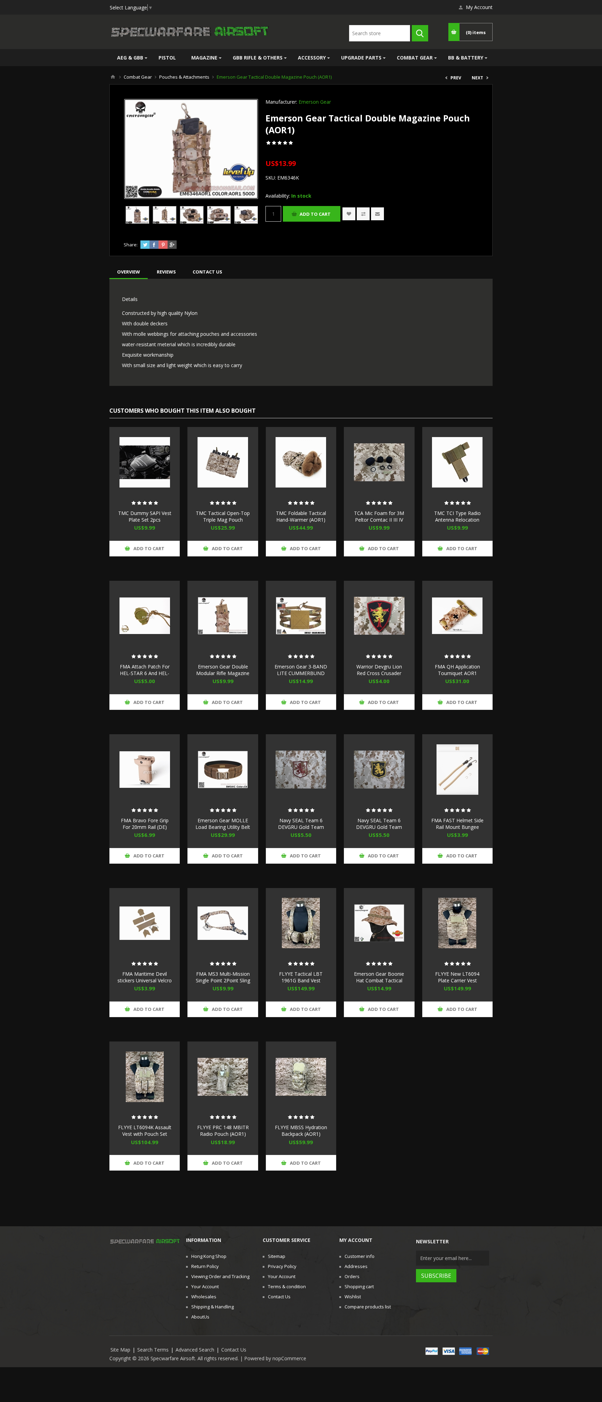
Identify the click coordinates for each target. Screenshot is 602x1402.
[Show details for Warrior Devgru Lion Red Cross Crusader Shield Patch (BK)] (379, 616)
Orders (352, 1276)
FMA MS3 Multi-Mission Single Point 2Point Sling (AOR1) (223, 980)
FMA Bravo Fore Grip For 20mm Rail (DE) (145, 823)
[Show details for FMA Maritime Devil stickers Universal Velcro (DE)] (144, 923)
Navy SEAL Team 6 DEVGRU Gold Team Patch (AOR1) (301, 827)
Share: (131, 244)
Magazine (204, 57)
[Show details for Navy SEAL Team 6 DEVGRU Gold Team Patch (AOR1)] (301, 769)
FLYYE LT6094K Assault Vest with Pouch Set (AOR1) (144, 1134)
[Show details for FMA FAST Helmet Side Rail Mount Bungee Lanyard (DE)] (457, 769)
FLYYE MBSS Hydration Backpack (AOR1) (301, 1130)
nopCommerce (289, 1358)
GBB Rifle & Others (258, 57)
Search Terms (153, 1349)
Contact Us (279, 1296)
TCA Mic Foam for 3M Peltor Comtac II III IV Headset (379, 520)
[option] (137, 215)
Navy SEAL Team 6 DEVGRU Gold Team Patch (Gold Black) (379, 827)
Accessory (312, 57)
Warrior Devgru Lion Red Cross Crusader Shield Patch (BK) (379, 673)
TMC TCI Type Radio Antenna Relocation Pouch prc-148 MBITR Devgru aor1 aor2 (457, 523)
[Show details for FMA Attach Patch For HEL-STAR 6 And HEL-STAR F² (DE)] (144, 616)
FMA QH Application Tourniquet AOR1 (457, 669)
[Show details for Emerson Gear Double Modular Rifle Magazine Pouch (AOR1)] (222, 616)
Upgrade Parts (361, 57)
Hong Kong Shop (208, 1256)
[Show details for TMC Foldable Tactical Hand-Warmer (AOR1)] (301, 462)
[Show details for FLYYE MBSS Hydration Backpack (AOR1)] (301, 1076)
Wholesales (203, 1296)
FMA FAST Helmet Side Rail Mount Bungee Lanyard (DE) (457, 827)
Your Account (205, 1286)
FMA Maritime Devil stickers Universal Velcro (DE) (144, 980)
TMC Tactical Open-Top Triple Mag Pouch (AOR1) (223, 520)
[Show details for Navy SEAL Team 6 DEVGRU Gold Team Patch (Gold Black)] (379, 769)
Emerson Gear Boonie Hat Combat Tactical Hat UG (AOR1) (379, 980)
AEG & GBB (130, 57)
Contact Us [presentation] (207, 272)
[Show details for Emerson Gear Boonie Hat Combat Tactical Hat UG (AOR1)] (379, 923)
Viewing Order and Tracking (220, 1276)
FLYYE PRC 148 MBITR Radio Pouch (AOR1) (223, 1130)
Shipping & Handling (212, 1307)
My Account (479, 7)
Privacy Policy (282, 1266)
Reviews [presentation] (166, 272)
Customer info (360, 1256)
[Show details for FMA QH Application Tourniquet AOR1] (457, 616)
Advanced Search (195, 1349)
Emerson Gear (315, 101)
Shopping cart (359, 1286)
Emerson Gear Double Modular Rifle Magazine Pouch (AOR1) (222, 673)
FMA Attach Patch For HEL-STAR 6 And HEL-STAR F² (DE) (145, 673)
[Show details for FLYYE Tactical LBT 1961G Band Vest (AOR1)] (301, 923)
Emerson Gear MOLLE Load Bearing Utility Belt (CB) (222, 827)
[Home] (112, 76)
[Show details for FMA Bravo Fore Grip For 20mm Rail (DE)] (144, 769)
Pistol (167, 57)
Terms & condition (287, 1286)
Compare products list (368, 1307)
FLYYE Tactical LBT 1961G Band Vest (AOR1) (301, 980)
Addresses (356, 1266)
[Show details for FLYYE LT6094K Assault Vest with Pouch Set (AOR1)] (144, 1076)
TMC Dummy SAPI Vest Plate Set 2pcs (144, 516)
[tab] (128, 271)
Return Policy (205, 1266)
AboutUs (200, 1317)
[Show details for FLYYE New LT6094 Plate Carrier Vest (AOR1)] (457, 923)
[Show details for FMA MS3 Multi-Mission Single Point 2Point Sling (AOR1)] (222, 923)
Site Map (120, 1349)
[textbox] (379, 33)
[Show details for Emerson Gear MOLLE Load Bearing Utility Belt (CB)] (222, 769)
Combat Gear (415, 57)
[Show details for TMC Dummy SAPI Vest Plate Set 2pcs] (144, 462)
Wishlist (353, 1296)
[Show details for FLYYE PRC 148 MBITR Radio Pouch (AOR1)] (222, 1076)
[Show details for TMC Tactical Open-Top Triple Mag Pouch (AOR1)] (222, 462)
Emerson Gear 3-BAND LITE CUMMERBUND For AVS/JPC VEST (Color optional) (301, 676)
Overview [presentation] (128, 272)
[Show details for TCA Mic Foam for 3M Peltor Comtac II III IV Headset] (379, 462)
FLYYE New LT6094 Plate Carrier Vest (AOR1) (457, 980)
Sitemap (276, 1256)
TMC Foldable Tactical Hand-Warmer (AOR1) (301, 516)
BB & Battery (465, 57)
